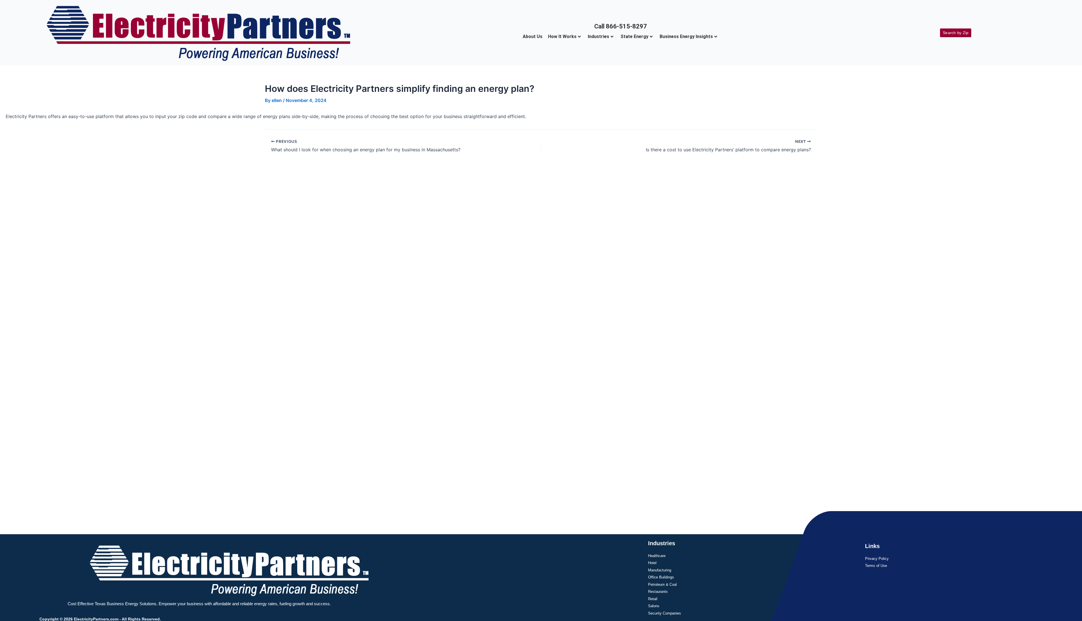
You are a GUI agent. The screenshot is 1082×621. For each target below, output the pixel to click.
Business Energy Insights (686, 36)
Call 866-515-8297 (620, 26)
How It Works (562, 36)
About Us (532, 36)
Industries (598, 36)
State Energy (634, 36)
